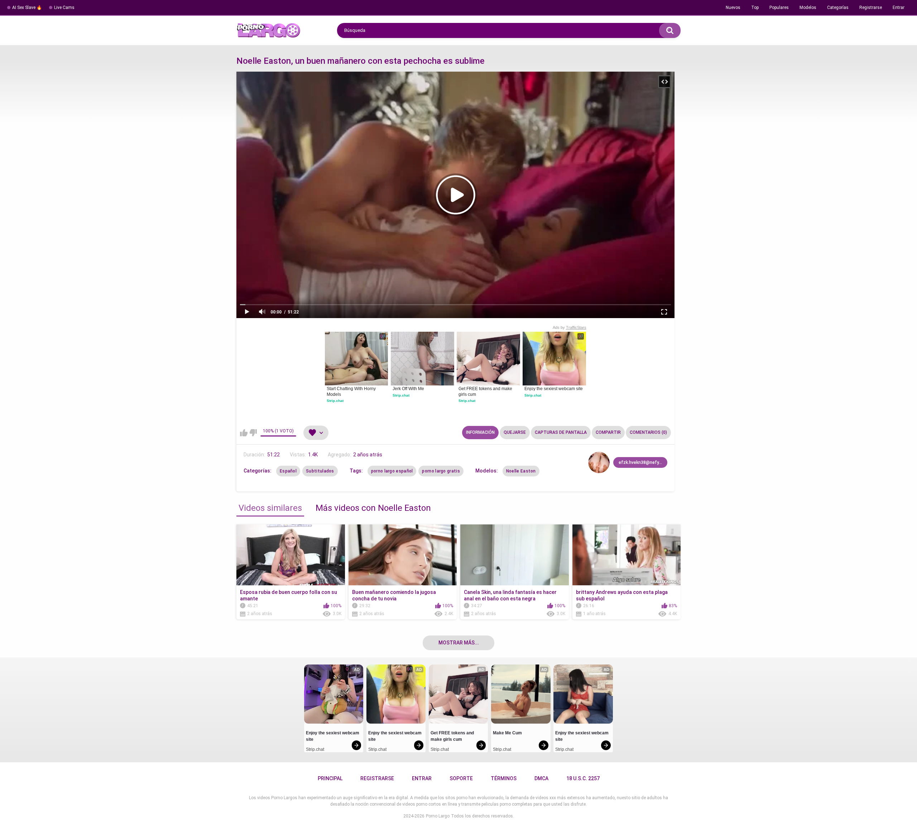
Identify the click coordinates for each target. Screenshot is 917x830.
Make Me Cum (507, 732)
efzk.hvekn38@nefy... (640, 462)
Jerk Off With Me (408, 388)
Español (288, 471)
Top (755, 7)
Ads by (569, 327)
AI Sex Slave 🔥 (27, 7)
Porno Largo (438, 816)
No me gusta (253, 432)
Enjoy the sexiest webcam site (553, 388)
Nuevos (733, 7)
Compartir (608, 432)
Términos (504, 778)
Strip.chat (335, 401)
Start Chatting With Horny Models (352, 391)
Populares (779, 7)
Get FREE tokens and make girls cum (485, 391)
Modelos (808, 7)
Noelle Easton (521, 471)
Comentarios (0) (648, 432)
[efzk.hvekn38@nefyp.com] (599, 462)
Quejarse (515, 432)
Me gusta (244, 432)
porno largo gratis (441, 471)
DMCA (541, 778)
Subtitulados (320, 471)
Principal (330, 778)
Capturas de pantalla (561, 432)
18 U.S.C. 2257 (583, 778)
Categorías (838, 7)
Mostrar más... (458, 643)
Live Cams (64, 7)
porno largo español (392, 471)
